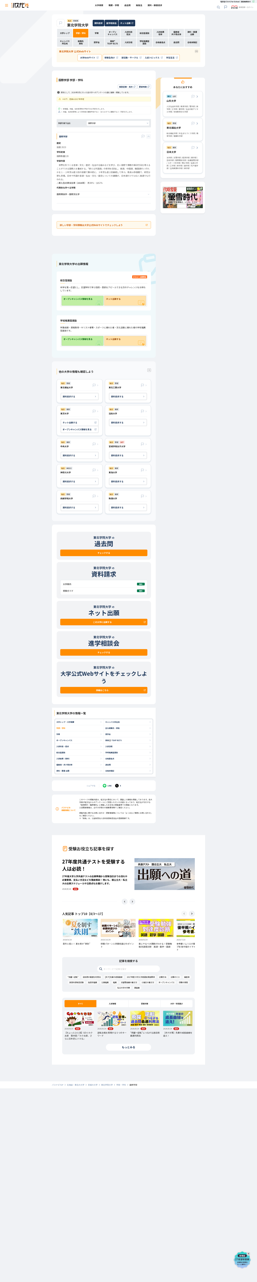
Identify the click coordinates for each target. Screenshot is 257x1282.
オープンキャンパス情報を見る (78, 298)
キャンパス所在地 (112, 722)
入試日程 (108, 746)
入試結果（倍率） (63, 758)
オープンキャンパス (64, 740)
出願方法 (162, 977)
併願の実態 (183, 982)
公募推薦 (105, 982)
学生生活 (170, 57)
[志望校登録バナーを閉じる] (249, 1253)
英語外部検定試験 (76, 982)
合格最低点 (109, 758)
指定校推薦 (92, 982)
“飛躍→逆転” (73, 977)
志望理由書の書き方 (129, 982)
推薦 (115, 982)
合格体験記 (109, 770)
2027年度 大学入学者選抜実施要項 (141, 977)
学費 (58, 734)
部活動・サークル (130, 57)
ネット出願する (113, 298)
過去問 (108, 764)
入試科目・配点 (62, 746)
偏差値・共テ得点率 (64, 764)
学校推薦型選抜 (111, 752)
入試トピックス (152, 57)
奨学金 (108, 734)
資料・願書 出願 (62, 770)
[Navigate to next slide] (132, 902)
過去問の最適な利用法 (92, 977)
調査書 (137, 987)
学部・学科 (60, 728)
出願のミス (175, 977)
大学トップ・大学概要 (65, 722)
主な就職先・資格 (112, 728)
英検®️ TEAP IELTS (113, 740)
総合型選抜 (60, 752)
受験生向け (109, 57)
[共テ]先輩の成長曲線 (113, 977)
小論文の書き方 (148, 982)
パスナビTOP (57, 1085)
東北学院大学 (77, 25)
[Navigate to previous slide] (125, 902)
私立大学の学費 (123, 987)
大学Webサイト (87, 57)
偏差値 (186, 977)
